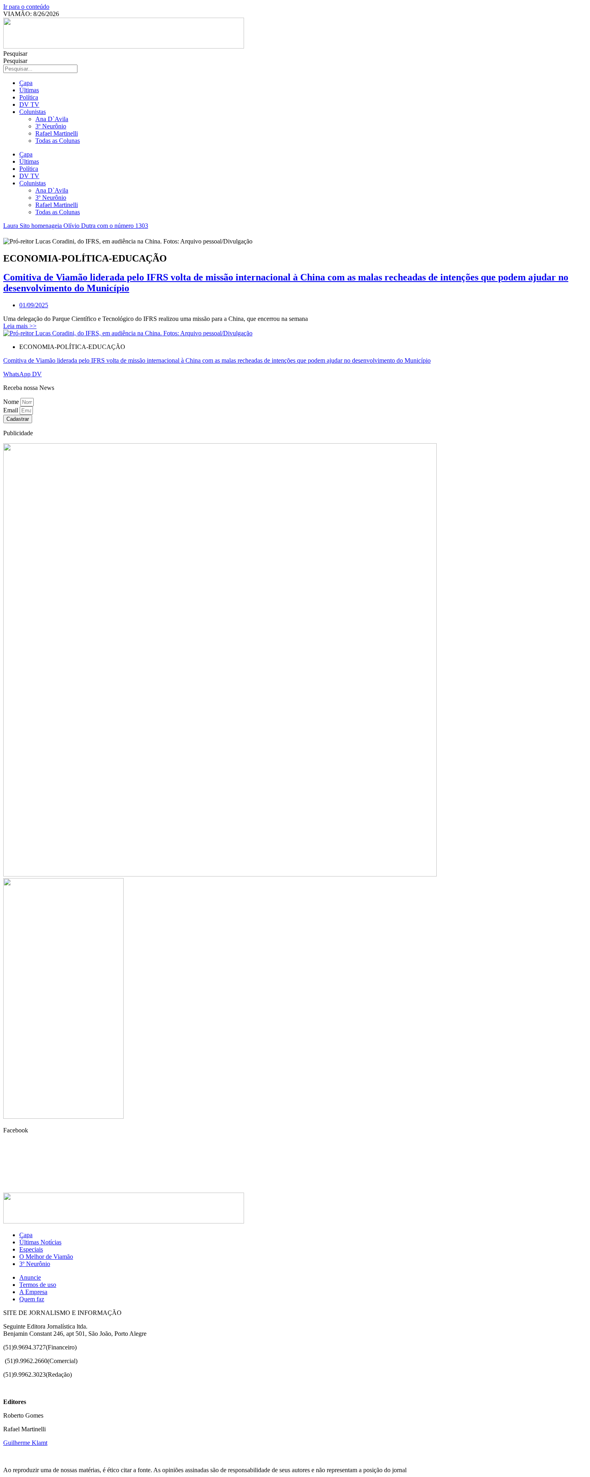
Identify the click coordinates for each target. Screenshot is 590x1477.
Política (28, 97)
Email (11, 410)
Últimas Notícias (40, 1242)
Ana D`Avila (51, 119)
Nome (11, 401)
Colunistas (32, 111)
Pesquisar (15, 53)
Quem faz (31, 1299)
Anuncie (30, 1277)
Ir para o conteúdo (26, 6)
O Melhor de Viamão (46, 1256)
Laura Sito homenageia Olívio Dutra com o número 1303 (75, 225)
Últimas (29, 90)
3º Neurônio (50, 126)
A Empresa (33, 1291)
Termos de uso (37, 1284)
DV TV (29, 104)
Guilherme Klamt (25, 1442)
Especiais (31, 1249)
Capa (26, 82)
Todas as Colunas (57, 140)
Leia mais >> (20, 326)
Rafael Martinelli (56, 133)
